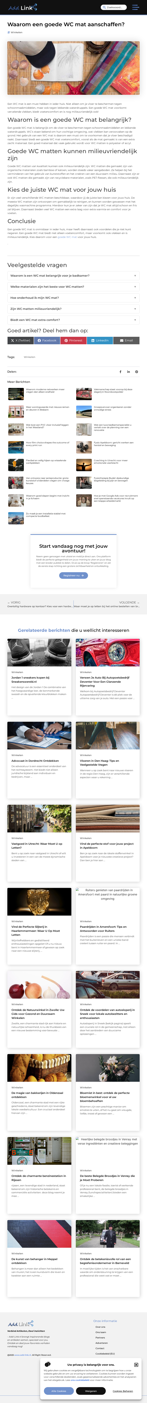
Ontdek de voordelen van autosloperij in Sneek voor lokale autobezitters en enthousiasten (107, 1014)
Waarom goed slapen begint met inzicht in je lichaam (47, 497)
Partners (100, 1337)
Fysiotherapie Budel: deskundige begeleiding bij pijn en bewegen (111, 479)
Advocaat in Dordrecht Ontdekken (35, 760)
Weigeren (91, 1391)
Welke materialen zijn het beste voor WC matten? (73, 286)
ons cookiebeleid (80, 1380)
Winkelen (16, 32)
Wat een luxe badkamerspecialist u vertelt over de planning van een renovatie (112, 427)
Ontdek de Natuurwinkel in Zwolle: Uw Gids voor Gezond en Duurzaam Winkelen (38, 1014)
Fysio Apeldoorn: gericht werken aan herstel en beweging (114, 443)
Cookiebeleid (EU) (105, 1353)
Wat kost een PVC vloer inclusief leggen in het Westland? (47, 426)
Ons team (101, 1332)
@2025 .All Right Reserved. (29, 1355)
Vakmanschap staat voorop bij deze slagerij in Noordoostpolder (113, 390)
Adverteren (102, 1343)
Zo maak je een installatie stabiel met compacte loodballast (46, 514)
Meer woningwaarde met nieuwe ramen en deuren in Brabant (47, 408)
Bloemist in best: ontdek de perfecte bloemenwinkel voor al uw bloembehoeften (105, 1097)
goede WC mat (67, 237)
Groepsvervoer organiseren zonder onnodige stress (112, 408)
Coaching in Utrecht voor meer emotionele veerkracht (111, 461)
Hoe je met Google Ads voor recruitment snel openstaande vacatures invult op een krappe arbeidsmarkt (116, 498)
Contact (100, 1348)
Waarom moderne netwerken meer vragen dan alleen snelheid (45, 390)
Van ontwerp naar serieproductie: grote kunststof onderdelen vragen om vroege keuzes (47, 481)
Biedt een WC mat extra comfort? (73, 320)
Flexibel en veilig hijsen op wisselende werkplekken (46, 461)
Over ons (100, 1327)
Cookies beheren (123, 1391)
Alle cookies (58, 1391)
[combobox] (114, 7)
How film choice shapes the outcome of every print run (47, 443)
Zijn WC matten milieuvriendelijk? (73, 309)
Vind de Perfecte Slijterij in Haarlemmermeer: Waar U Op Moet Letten (35, 930)
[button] (136, 1365)
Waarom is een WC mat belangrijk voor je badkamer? (73, 275)
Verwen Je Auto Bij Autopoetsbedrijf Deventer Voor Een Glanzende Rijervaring (104, 681)
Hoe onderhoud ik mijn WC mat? (73, 297)
